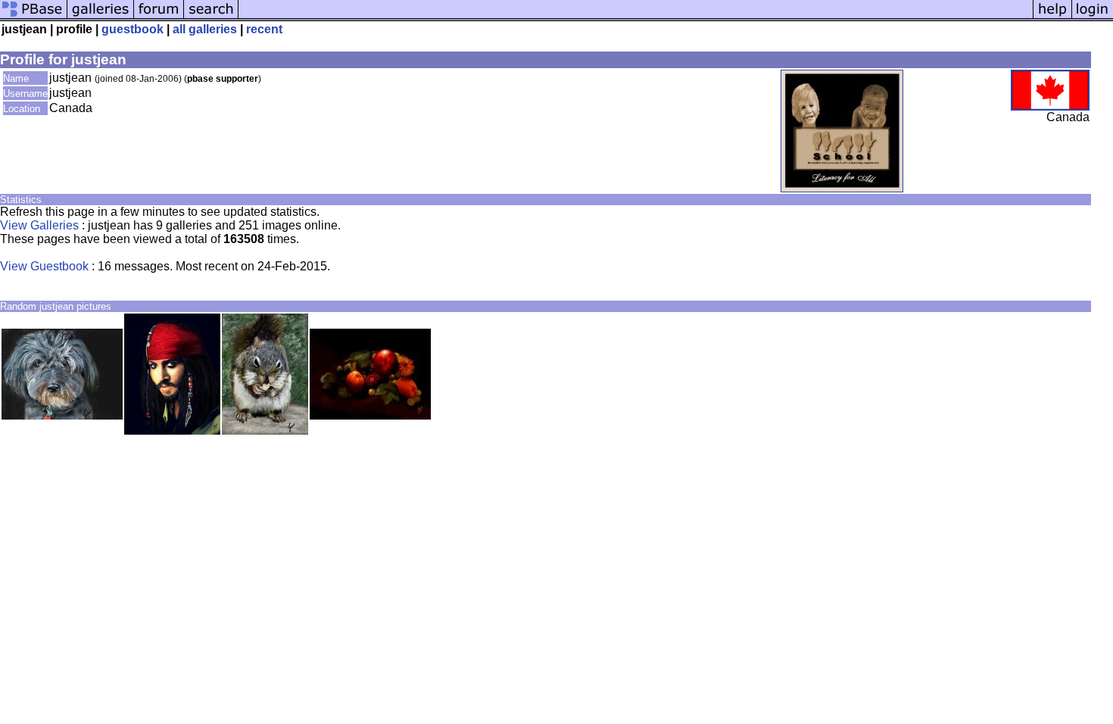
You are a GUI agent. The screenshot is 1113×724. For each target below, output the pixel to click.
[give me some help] (1052, 17)
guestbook (132, 29)
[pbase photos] (33, 17)
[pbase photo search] (211, 17)
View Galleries (39, 225)
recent (264, 29)
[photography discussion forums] (159, 17)
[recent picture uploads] (100, 17)
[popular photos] (635, 17)
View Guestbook (44, 266)
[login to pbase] (1092, 17)
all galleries (205, 29)
